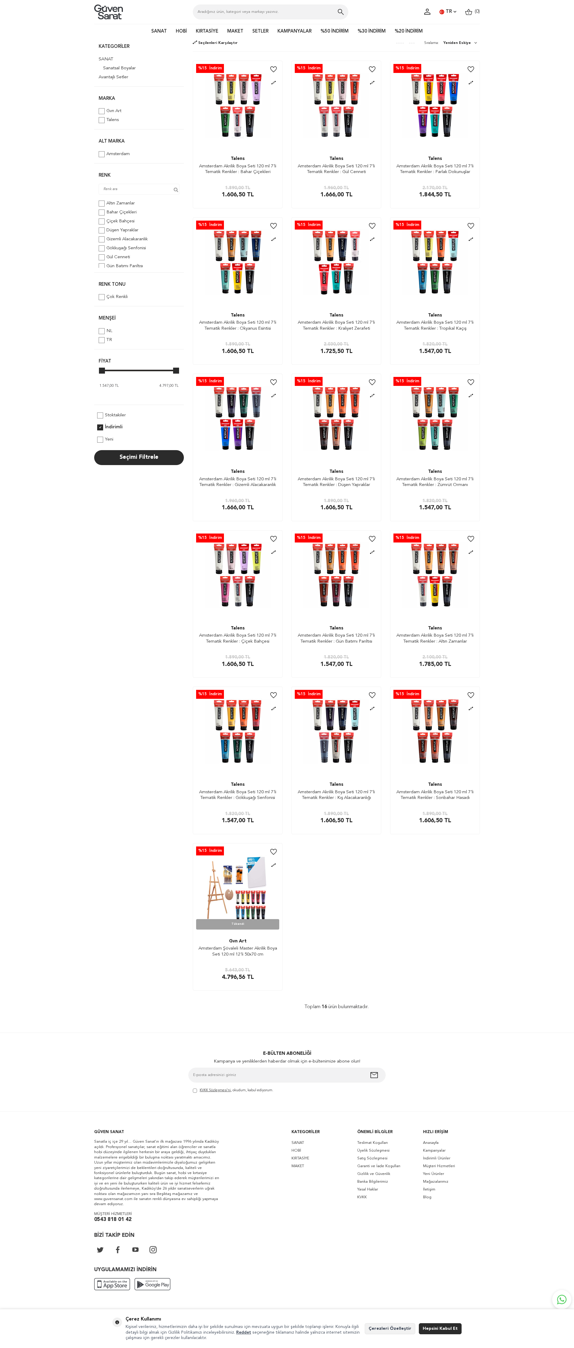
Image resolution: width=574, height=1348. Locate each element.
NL (109, 331)
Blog (427, 1197)
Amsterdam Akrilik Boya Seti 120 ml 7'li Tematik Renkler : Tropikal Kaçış (435, 325)
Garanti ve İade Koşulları (378, 1166)
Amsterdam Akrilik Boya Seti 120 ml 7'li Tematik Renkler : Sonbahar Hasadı (435, 795)
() (476, 11)
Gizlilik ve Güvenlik (373, 1174)
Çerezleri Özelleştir (390, 1328)
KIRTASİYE (207, 31)
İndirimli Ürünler (436, 1158)
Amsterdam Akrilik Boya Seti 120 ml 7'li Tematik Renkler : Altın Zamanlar (435, 638)
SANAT (159, 31)
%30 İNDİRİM (372, 31)
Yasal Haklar (367, 1189)
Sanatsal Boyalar (119, 68)
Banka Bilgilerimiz (372, 1182)
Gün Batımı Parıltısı (124, 266)
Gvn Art (113, 111)
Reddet (243, 1332)
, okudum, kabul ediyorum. (236, 1090)
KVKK (362, 1197)
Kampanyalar (434, 1151)
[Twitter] (100, 1250)
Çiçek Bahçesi (120, 221)
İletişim (429, 1189)
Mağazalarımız (435, 1182)
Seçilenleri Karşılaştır (217, 43)
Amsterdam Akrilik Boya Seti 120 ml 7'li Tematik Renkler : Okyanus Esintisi (237, 325)
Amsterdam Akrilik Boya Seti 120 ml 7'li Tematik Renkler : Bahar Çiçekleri (237, 169)
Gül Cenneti (118, 257)
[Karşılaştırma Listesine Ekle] (273, 83)
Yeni (109, 439)
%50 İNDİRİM (334, 31)
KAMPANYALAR (294, 31)
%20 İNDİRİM (409, 31)
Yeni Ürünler (433, 1174)
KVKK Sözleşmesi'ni (215, 1090)
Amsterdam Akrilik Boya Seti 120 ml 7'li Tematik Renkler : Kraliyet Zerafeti (336, 325)
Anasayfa (431, 1143)
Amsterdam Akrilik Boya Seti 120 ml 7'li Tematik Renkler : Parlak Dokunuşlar (435, 169)
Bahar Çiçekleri (121, 212)
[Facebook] (118, 1250)
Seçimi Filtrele (139, 457)
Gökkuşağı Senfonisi (126, 248)
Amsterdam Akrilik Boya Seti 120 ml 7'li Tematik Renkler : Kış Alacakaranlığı (336, 795)
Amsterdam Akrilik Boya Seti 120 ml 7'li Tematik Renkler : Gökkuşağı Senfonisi (237, 795)
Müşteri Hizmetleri (439, 1166)
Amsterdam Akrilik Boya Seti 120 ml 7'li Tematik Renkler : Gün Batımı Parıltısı (336, 638)
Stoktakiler (115, 415)
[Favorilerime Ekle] (273, 70)
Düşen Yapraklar (122, 230)
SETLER (260, 31)
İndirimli (114, 427)
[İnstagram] (153, 1250)
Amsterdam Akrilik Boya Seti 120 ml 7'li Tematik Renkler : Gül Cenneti (336, 169)
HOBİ (181, 31)
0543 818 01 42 (113, 1219)
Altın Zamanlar (120, 203)
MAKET (235, 31)
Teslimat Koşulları (372, 1143)
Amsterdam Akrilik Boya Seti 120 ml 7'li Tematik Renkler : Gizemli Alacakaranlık (237, 482)
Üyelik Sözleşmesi (373, 1151)
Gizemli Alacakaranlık (127, 239)
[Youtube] (135, 1250)
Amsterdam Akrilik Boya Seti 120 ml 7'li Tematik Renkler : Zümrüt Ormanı (435, 482)
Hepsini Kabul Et (440, 1328)
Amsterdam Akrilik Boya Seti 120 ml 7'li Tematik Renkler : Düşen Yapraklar (336, 482)
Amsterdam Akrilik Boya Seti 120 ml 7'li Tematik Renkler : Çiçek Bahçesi (237, 638)
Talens (112, 120)
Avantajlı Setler (113, 77)
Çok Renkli (117, 297)
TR (449, 11)
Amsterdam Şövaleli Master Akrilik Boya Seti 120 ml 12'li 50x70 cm (238, 951)
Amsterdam (118, 154)
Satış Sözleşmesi (372, 1158)
